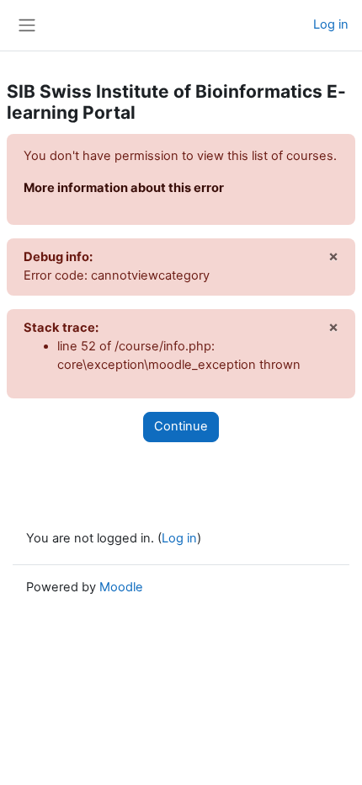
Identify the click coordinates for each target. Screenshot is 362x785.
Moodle (121, 587)
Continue (181, 426)
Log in (331, 24)
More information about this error (124, 187)
